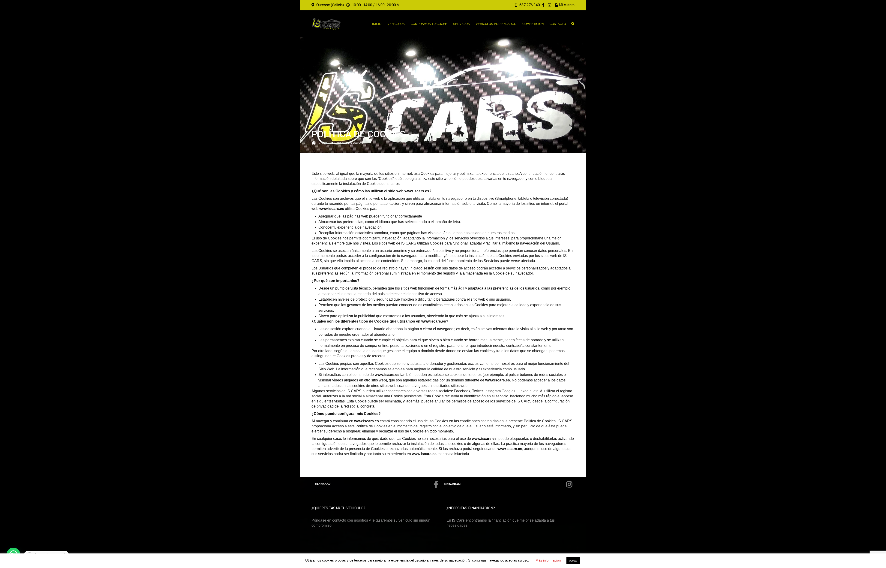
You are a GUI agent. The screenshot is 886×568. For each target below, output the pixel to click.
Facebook (323, 484)
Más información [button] (548, 560)
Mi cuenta (566, 5)
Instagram (452, 484)
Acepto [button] (573, 560)
